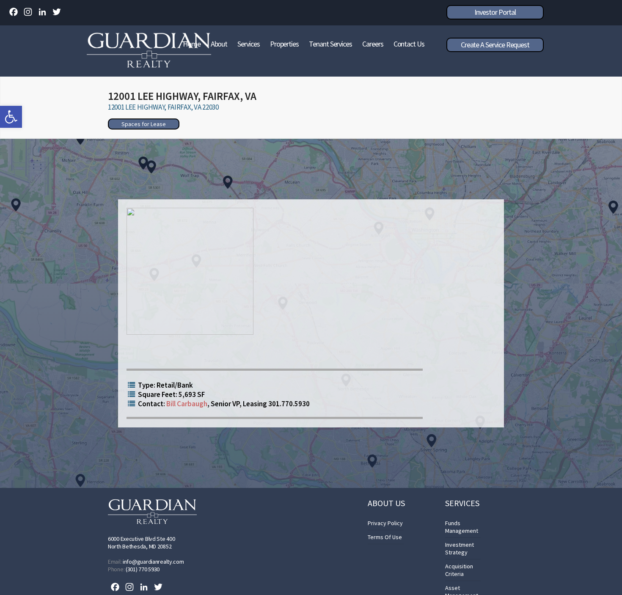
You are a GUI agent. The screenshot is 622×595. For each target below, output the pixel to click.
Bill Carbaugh (186, 403)
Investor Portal (494, 12)
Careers (372, 44)
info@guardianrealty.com (153, 561)
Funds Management (461, 526)
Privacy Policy (385, 523)
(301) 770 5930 (143, 569)
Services (248, 44)
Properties (284, 44)
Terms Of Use (385, 537)
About (219, 44)
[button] (11, 117)
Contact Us (409, 44)
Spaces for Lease (143, 124)
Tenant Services (330, 44)
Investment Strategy (459, 548)
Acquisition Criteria (459, 570)
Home (192, 44)
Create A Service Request (495, 45)
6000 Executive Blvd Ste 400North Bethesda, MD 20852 (141, 542)
